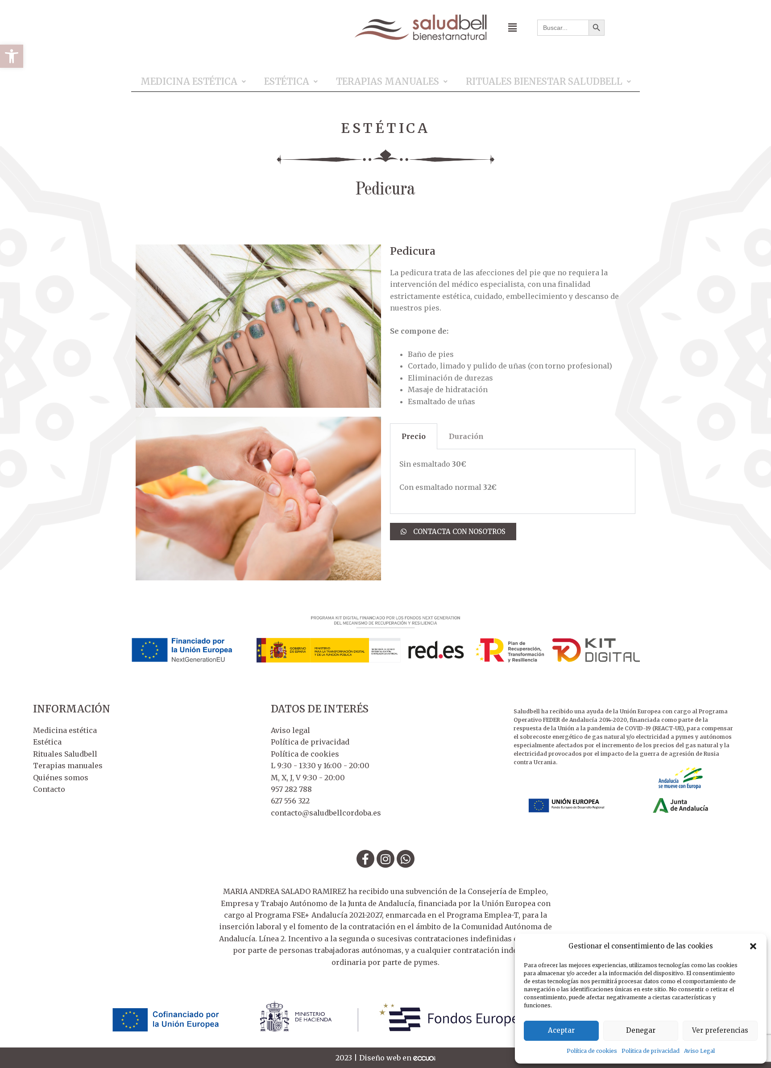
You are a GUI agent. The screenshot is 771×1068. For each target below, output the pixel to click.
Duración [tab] (466, 436)
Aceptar (561, 1030)
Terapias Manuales (387, 81)
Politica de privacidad (651, 1050)
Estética (286, 81)
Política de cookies (592, 1050)
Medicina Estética (189, 81)
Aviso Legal (699, 1050)
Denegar (640, 1030)
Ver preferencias (720, 1030)
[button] (11, 56)
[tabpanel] (512, 481)
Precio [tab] (414, 436)
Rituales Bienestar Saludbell (544, 81)
